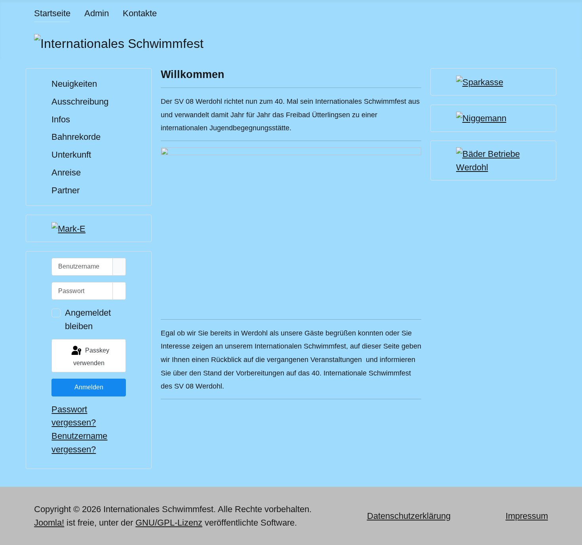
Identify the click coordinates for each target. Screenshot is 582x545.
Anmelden (88, 387)
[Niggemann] (481, 118)
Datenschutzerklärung (409, 516)
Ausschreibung (79, 102)
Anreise (66, 172)
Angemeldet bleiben (88, 319)
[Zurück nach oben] (571, 534)
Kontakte (140, 13)
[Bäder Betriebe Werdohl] (493, 160)
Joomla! (49, 523)
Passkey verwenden (91, 356)
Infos (60, 119)
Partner (65, 190)
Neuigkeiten (74, 84)
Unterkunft (71, 155)
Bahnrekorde (76, 137)
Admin (96, 13)
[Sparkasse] (479, 81)
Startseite (52, 13)
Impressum (527, 516)
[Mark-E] (68, 228)
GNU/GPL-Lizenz (168, 523)
